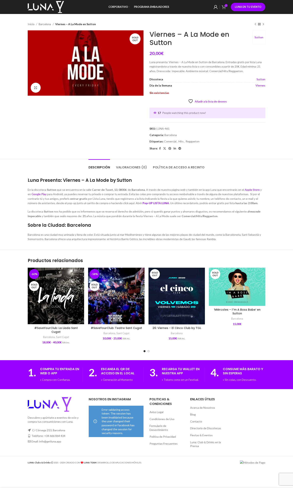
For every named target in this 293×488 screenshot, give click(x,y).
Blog (193, 414)
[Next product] (263, 24)
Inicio (31, 24)
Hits (181, 141)
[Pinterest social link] (169, 148)
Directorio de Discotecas (205, 428)
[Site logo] (46, 6)
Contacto (196, 421)
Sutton (259, 37)
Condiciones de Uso (161, 419)
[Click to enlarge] (36, 88)
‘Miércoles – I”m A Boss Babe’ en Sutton (237, 312)
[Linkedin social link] (174, 148)
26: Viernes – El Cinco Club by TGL (176, 328)
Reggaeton (193, 141)
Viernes (260, 85)
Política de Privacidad (162, 436)
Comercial (170, 141)
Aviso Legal (156, 412)
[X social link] (164, 148)
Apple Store (252, 189)
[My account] (216, 7)
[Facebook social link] (160, 148)
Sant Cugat (62, 337)
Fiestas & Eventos (201, 435)
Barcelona (45, 24)
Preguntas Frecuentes (163, 443)
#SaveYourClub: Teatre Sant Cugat (116, 328)
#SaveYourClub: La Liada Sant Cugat (56, 330)
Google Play (38, 194)
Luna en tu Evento (248, 6)
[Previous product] (255, 24)
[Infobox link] (55, 374)
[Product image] (176, 296)
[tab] (99, 165)
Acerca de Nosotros (202, 407)
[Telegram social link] (179, 148)
